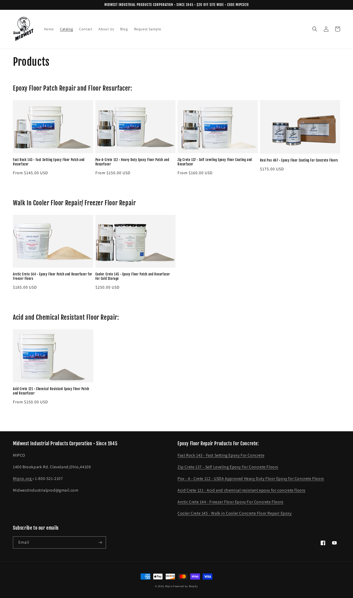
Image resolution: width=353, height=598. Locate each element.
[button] (314, 29)
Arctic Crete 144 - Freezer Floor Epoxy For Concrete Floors (230, 502)
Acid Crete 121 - (192, 490)
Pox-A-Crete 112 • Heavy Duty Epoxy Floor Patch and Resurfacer (132, 162)
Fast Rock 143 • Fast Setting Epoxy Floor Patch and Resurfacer (49, 162)
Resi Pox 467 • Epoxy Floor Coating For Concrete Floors (299, 160)
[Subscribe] (100, 542)
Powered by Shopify (185, 586)
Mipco (169, 586)
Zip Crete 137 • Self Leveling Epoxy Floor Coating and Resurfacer (215, 162)
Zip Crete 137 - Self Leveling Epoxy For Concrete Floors (228, 467)
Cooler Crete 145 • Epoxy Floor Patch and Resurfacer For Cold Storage (132, 276)
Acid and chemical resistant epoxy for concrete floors (256, 490)
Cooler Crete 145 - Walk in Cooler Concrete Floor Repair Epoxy (235, 513)
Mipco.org (23, 478)
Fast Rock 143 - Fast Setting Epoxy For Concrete (221, 455)
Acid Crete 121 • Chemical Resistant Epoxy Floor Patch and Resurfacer (51, 391)
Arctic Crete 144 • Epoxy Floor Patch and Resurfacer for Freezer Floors (52, 276)
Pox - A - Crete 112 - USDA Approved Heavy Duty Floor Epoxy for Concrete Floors (251, 478)
